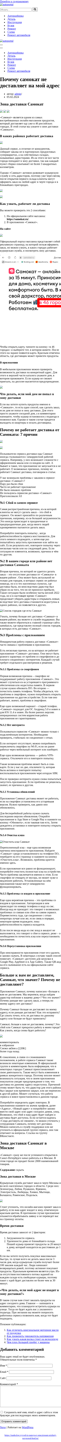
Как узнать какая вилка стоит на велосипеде (32, 1339)
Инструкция (14, 22)
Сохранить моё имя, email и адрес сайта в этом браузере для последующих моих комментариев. (29, 1414)
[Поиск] (35, 9)
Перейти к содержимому (14, 1)
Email (4, 1371)
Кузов (10, 25)
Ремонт (11, 28)
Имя (3, 1365)
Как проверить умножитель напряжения (30, 1336)
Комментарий (9, 1384)
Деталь (11, 19)
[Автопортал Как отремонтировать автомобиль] (6, 4)
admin (18, 93)
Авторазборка (15, 15)
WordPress (27, 1427)
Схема (11, 31)
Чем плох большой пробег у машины (28, 1342)
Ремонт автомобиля (18, 35)
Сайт (3, 1378)
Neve (3, 1427)
